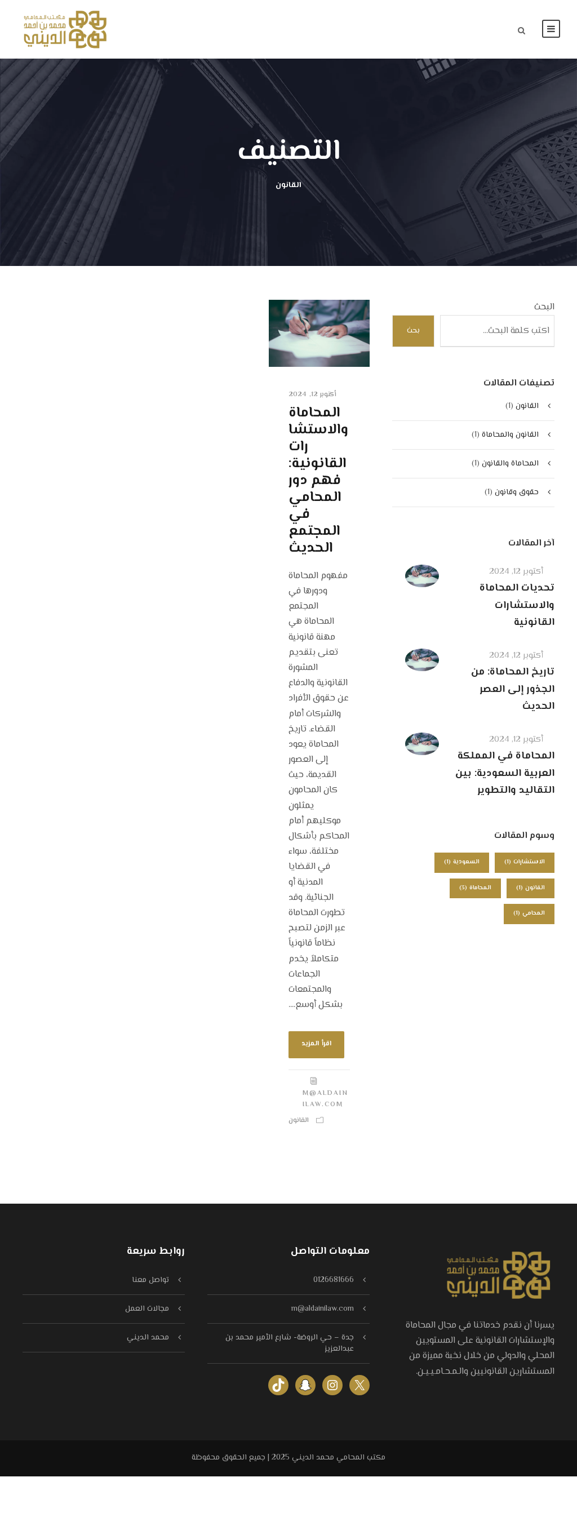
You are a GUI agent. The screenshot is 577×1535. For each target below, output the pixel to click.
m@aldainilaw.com (325, 1099)
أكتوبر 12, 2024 (312, 394)
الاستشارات (524, 862)
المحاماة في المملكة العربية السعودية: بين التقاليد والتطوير (504, 773)
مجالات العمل (147, 1309)
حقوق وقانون (517, 492)
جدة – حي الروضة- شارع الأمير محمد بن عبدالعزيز (289, 1343)
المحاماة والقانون (510, 464)
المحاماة (475, 888)
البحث (544, 307)
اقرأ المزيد (316, 1044)
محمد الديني (148, 1338)
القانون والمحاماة (510, 435)
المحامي (529, 913)
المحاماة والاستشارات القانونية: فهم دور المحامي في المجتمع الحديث (318, 481)
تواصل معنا (150, 1280)
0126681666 (333, 1280)
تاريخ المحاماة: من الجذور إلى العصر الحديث (512, 689)
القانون (298, 1120)
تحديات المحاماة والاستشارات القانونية (517, 605)
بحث (413, 330)
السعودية (462, 862)
